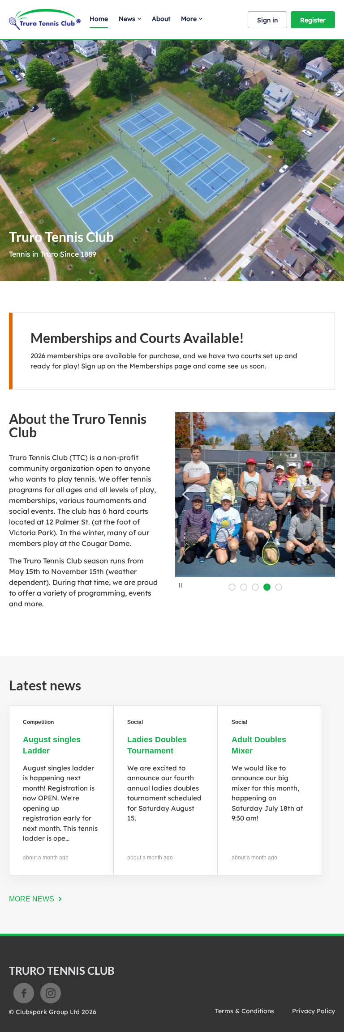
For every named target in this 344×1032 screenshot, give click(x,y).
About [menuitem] (161, 19)
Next (324, 495)
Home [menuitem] (99, 19)
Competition (38, 722)
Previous (186, 495)
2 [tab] (243, 587)
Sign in (267, 20)
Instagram (50, 993)
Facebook (23, 993)
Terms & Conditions (244, 1011)
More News (31, 899)
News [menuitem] (127, 19)
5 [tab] (278, 587)
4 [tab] (267, 587)
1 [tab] (232, 587)
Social (135, 722)
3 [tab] (255, 587)
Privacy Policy (313, 1011)
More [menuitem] (189, 19)
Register (313, 20)
